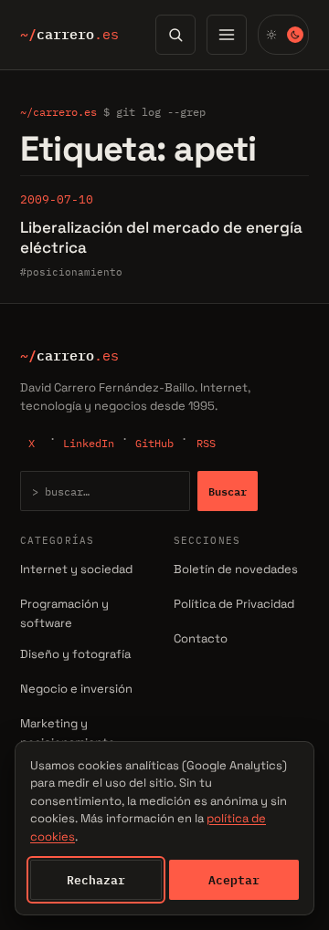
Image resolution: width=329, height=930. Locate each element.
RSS (206, 443)
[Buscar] (175, 35)
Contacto (201, 638)
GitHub (154, 443)
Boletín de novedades (236, 569)
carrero (69, 35)
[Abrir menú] (227, 35)
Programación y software (64, 613)
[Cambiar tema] (283, 35)
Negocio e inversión (76, 688)
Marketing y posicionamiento (67, 733)
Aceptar (234, 880)
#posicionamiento (71, 272)
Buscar (227, 491)
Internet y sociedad (76, 569)
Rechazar (96, 880)
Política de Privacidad (234, 603)
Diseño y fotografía (75, 654)
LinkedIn (88, 443)
